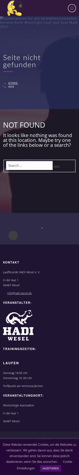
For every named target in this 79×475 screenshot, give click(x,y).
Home (13, 83)
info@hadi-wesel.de (19, 293)
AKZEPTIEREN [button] (50, 468)
